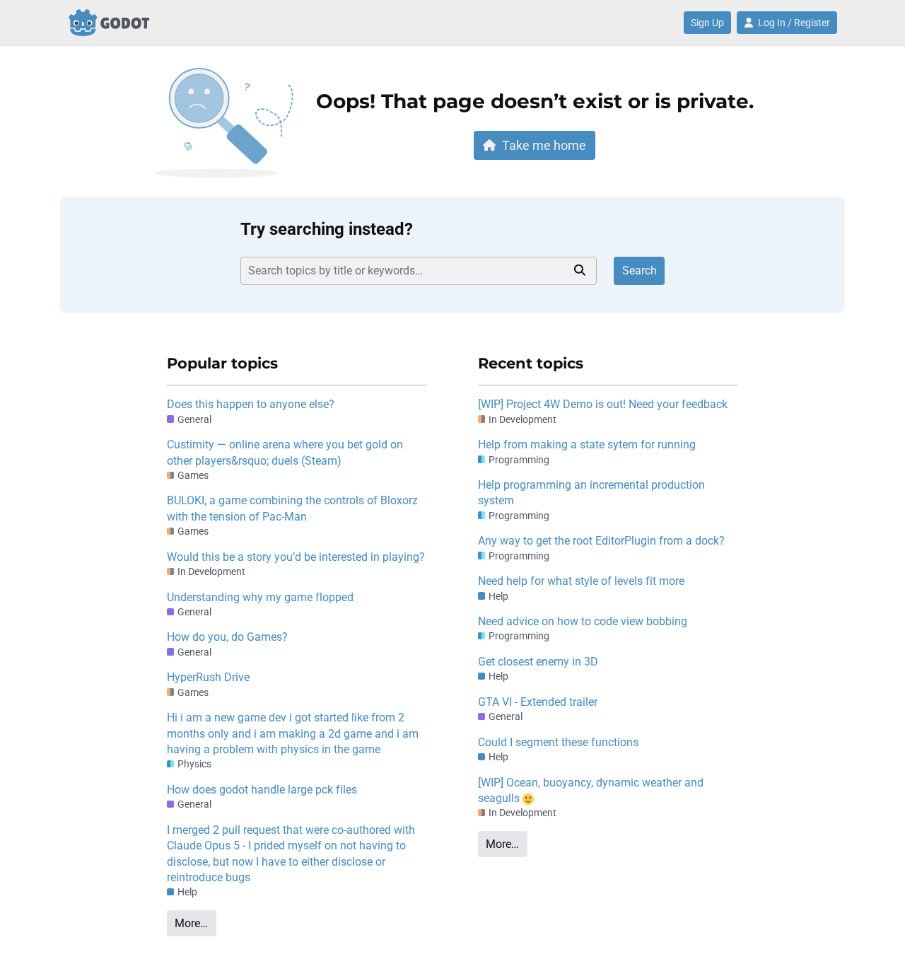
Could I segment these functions (558, 742)
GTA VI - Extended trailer (537, 702)
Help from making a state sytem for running (587, 444)
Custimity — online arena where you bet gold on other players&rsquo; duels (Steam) (285, 452)
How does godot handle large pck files (262, 789)
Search (639, 270)
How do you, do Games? (227, 637)
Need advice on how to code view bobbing (582, 621)
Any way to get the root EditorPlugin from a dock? (601, 540)
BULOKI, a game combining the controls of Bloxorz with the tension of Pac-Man (292, 508)
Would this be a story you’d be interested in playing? (296, 557)
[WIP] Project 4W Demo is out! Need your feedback (603, 404)
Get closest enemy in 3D (538, 661)
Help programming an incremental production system (591, 492)
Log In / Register (794, 22)
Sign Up (707, 22)
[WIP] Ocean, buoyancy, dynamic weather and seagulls (590, 790)
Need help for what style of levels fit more (581, 581)
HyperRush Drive (208, 677)
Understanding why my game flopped (260, 597)
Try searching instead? (326, 229)
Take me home (544, 145)
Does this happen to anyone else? (250, 404)
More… (191, 923)
